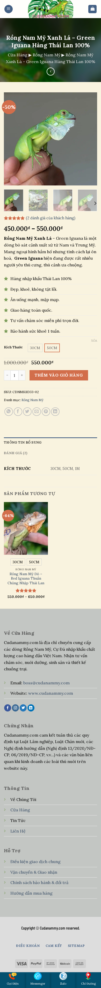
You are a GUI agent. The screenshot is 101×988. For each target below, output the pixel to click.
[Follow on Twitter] (23, 708)
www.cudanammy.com (50, 693)
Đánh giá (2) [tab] (15, 453)
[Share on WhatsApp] (8, 411)
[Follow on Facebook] (7, 708)
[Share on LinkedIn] (55, 411)
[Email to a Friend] (36, 411)
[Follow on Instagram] (15, 708)
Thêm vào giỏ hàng (59, 375)
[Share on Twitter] (27, 411)
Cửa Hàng (17, 54)
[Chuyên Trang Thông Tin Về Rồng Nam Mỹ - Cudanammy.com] (50, 9)
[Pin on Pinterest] (46, 411)
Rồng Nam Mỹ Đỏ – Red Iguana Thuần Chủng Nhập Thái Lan (26, 578)
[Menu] (8, 9)
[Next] (88, 139)
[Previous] (12, 139)
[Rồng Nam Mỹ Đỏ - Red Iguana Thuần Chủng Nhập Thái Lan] (26, 528)
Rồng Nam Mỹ (46, 54)
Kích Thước (13, 347)
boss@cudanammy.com (46, 682)
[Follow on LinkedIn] (30, 708)
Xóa (94, 340)
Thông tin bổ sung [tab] (22, 442)
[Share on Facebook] (18, 411)
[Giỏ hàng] (92, 9)
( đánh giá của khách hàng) (50, 218)
